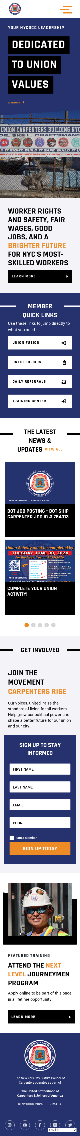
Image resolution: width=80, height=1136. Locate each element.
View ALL (54, 450)
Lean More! (15, 103)
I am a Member (26, 838)
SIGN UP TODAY (40, 849)
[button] (26, 625)
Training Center (29, 401)
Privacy (55, 1104)
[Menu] (67, 9)
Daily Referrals (29, 382)
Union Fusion (26, 343)
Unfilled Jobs (27, 362)
